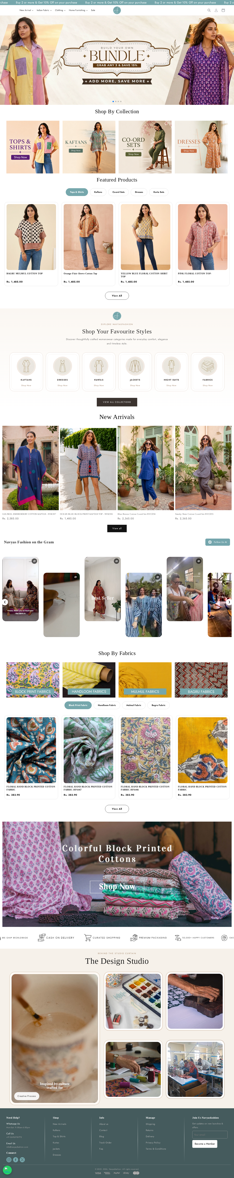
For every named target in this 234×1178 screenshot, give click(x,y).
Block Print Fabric (78, 705)
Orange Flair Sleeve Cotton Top (80, 273)
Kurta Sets (158, 192)
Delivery (150, 1136)
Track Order (105, 1142)
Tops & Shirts (77, 192)
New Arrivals (59, 1124)
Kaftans (98, 192)
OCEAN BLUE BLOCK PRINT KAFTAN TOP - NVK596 (86, 514)
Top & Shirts (59, 1136)
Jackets (56, 1148)
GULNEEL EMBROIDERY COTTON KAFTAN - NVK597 (29, 514)
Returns (149, 1130)
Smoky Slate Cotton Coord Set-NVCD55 (194, 514)
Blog (101, 1136)
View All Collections (117, 402)
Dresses (139, 192)
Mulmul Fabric (133, 705)
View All (117, 295)
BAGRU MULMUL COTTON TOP (25, 273)
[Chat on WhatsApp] (7, 1170)
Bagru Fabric (158, 705)
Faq (101, 1148)
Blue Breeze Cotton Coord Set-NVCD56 (137, 514)
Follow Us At (220, 542)
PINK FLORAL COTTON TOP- (195, 273)
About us (103, 1124)
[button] (209, 10)
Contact (103, 1130)
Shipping (150, 1124)
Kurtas (56, 1142)
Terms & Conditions (156, 1148)
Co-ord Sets (118, 192)
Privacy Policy (153, 1142)
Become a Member (205, 1144)
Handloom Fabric (107, 705)
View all (117, 528)
